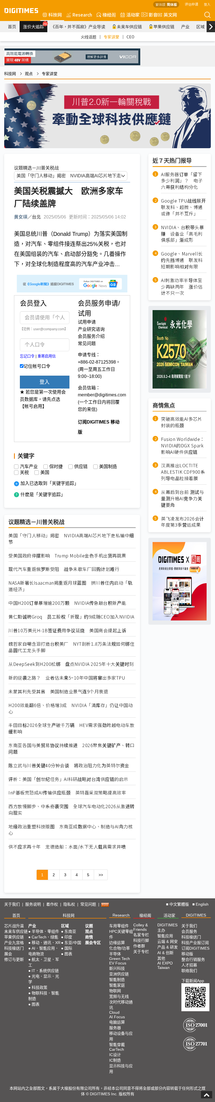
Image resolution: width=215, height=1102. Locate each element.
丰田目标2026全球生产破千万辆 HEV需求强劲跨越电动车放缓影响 (71, 728)
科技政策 (39, 987)
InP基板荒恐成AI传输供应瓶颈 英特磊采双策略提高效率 (67, 792)
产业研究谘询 (91, 329)
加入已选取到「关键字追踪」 (49, 483)
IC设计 (115, 1054)
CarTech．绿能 (45, 937)
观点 (29, 73)
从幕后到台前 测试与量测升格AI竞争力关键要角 (182, 498)
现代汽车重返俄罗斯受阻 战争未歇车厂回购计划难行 (63, 569)
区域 (200, 26)
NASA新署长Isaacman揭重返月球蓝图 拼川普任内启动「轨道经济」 (70, 586)
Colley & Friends (140, 927)
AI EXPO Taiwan (165, 965)
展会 (8, 954)
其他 (161, 958)
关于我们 (12, 904)
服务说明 (33, 904)
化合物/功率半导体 (119, 951)
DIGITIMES (196, 915)
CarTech (116, 1049)
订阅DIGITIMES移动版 (195, 951)
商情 (89, 937)
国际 (68, 948)
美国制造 (108, 466)
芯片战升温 (14, 926)
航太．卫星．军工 (43, 962)
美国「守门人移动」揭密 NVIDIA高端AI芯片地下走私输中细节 (71, 538)
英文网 (170, 14)
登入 (207, 4)
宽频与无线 (119, 996)
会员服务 (189, 931)
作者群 (139, 946)
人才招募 (189, 965)
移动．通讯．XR (46, 942)
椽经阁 (109, 14)
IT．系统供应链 (45, 970)
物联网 (115, 991)
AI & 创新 (165, 952)
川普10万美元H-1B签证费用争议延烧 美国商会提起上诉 (67, 630)
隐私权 (69, 904)
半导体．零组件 (45, 931)
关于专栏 (141, 951)
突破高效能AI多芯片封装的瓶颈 (181, 422)
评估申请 (191, 4)
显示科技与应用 (121, 1069)
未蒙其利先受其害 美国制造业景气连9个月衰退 (58, 691)
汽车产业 (29, 466)
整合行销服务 (193, 959)
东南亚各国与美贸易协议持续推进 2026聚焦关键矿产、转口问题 (71, 748)
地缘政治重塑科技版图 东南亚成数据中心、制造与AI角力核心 (70, 829)
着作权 (52, 904)
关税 (24, 472)
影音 (151, 14)
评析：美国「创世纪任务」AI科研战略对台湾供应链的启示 (68, 779)
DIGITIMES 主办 (167, 928)
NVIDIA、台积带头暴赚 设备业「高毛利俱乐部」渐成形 (182, 233)
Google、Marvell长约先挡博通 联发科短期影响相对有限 (182, 260)
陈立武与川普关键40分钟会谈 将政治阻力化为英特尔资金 (68, 765)
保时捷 (56, 466)
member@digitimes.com (102, 394)
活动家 (133, 14)
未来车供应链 (129, 26)
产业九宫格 (14, 942)
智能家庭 (117, 985)
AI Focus (117, 1017)
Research (82, 14)
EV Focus (117, 963)
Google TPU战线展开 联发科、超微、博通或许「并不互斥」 (184, 207)
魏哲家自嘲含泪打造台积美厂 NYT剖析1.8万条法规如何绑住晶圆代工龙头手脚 (71, 647)
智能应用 (165, 936)
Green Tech (119, 958)
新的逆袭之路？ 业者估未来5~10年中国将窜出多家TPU (66, 678)
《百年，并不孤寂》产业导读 (78, 26)
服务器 (115, 1028)
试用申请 (87, 322)
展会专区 (93, 942)
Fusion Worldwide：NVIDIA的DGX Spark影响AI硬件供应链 (183, 445)
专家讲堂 (111, 36)
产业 (185, 26)
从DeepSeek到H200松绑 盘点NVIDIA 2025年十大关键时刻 (71, 664)
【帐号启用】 (33, 406)
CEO (130, 36)
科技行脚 (141, 940)
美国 (44, 472)
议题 (89, 926)
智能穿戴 (117, 1044)
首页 (12, 26)
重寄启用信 (47, 356)
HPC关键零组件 (121, 934)
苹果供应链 (163, 26)
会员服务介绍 (91, 336)
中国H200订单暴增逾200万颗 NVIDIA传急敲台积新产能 (67, 603)
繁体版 (160, 4)
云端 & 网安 (167, 941)
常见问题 (87, 343)
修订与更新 (14, 959)
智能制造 (117, 979)
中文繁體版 (179, 904)
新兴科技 (117, 968)
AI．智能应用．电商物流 (43, 951)
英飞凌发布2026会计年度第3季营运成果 (182, 521)
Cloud (114, 1012)
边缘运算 (117, 942)
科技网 (55, 14)
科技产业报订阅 (195, 942)
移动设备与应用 (121, 1036)
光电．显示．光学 (43, 979)
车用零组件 (119, 926)
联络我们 (189, 970)
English (202, 904)
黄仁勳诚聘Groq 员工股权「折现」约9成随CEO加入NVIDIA (71, 616)
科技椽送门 (14, 948)
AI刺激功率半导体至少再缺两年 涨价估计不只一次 (182, 286)
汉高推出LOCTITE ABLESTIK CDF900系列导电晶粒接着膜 (183, 472)
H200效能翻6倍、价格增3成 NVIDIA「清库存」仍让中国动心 (70, 708)
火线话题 (88, 36)
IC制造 (115, 1060)
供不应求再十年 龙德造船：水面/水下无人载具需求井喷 (67, 846)
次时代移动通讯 (121, 1005)
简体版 (172, 4)
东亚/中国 (72, 942)
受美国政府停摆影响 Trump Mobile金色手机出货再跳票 (67, 555)
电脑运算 (117, 1022)
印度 (68, 937)
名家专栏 (141, 935)
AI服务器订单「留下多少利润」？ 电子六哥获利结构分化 (182, 180)
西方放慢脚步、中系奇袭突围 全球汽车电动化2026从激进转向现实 (71, 809)
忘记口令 (27, 356)
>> (101, 875)
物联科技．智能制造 (43, 996)
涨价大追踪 (35, 26)
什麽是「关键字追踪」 (42, 494)
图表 (35, 1004)
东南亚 (70, 931)
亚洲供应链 (119, 974)
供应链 (81, 466)
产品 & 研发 (167, 947)
